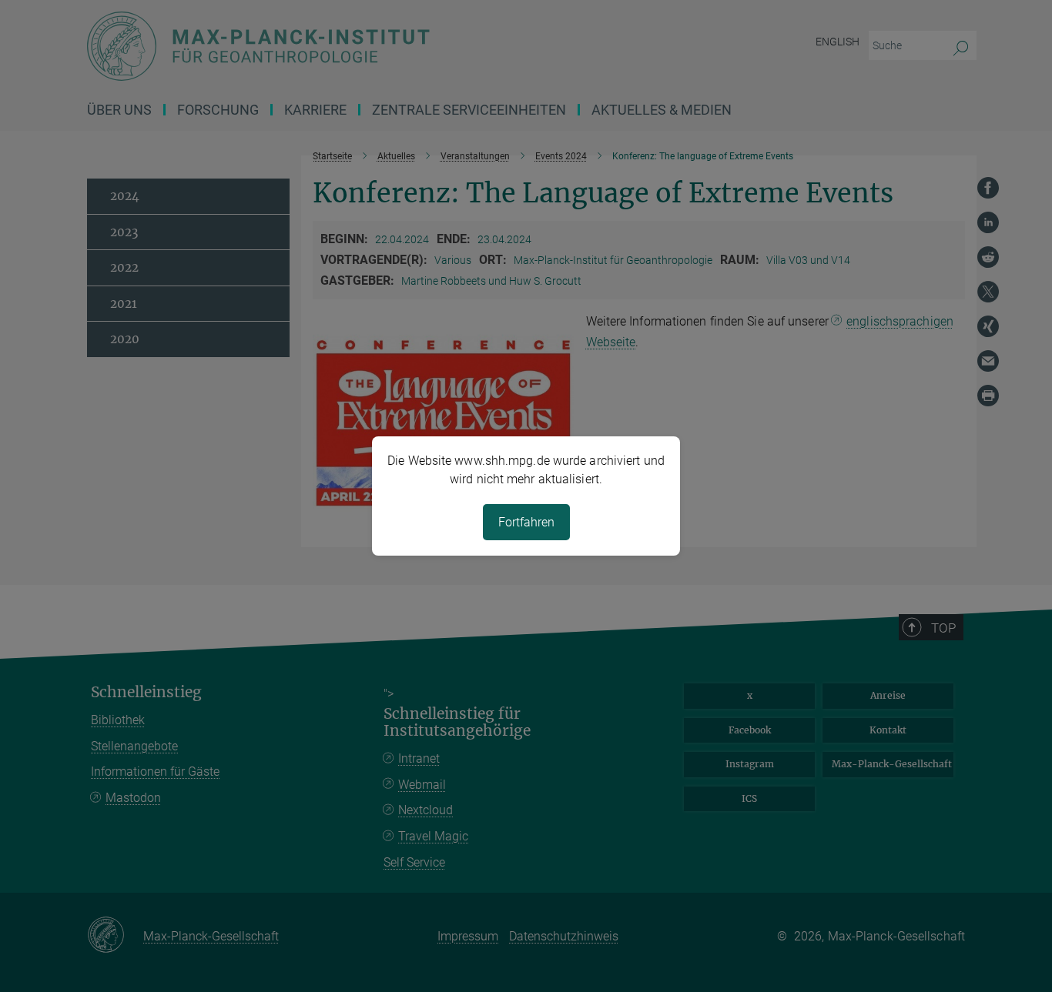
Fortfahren (526, 522)
